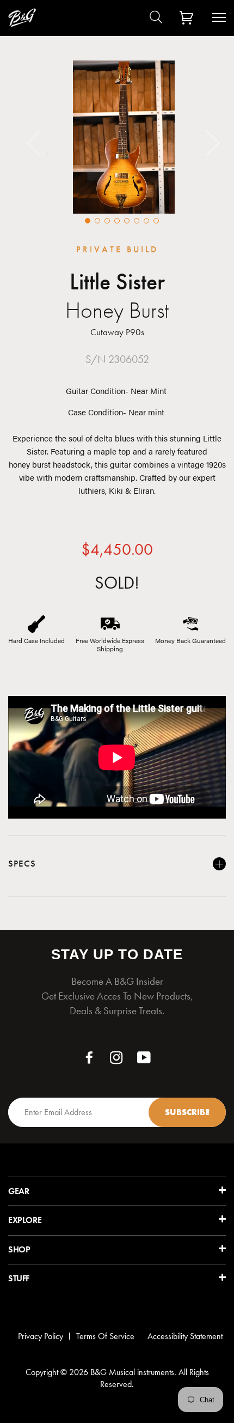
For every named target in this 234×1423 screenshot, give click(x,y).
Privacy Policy (40, 1336)
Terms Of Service (105, 1336)
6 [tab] (136, 220)
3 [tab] (107, 220)
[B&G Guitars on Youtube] (144, 1060)
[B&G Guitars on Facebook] (89, 1060)
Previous (40, 142)
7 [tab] (146, 220)
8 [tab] (156, 220)
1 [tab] (87, 220)
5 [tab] (127, 220)
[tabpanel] (124, 137)
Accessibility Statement (185, 1336)
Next (206, 142)
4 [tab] (117, 220)
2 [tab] (97, 220)
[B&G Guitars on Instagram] (117, 1060)
